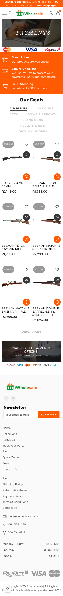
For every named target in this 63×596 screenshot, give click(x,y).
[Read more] (26, 176)
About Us (9, 439)
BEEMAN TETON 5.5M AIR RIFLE (44, 185)
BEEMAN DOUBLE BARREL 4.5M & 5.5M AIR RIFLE (45, 311)
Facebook (6, 398)
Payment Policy (13, 496)
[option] (31, 35)
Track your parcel (14, 445)
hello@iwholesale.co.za (23, 516)
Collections (10, 434)
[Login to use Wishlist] (26, 144)
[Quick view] (26, 154)
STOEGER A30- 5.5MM (12, 185)
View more (31, 332)
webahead (47, 590)
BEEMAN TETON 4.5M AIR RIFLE (13, 247)
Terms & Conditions (15, 502)
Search (7, 463)
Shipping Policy (13, 484)
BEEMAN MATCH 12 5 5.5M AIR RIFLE (46, 247)
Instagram (13, 398)
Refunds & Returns (15, 490)
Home (7, 428)
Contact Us (10, 469)
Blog (6, 451)
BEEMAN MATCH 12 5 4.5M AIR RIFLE (15, 310)
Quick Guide (11, 457)
